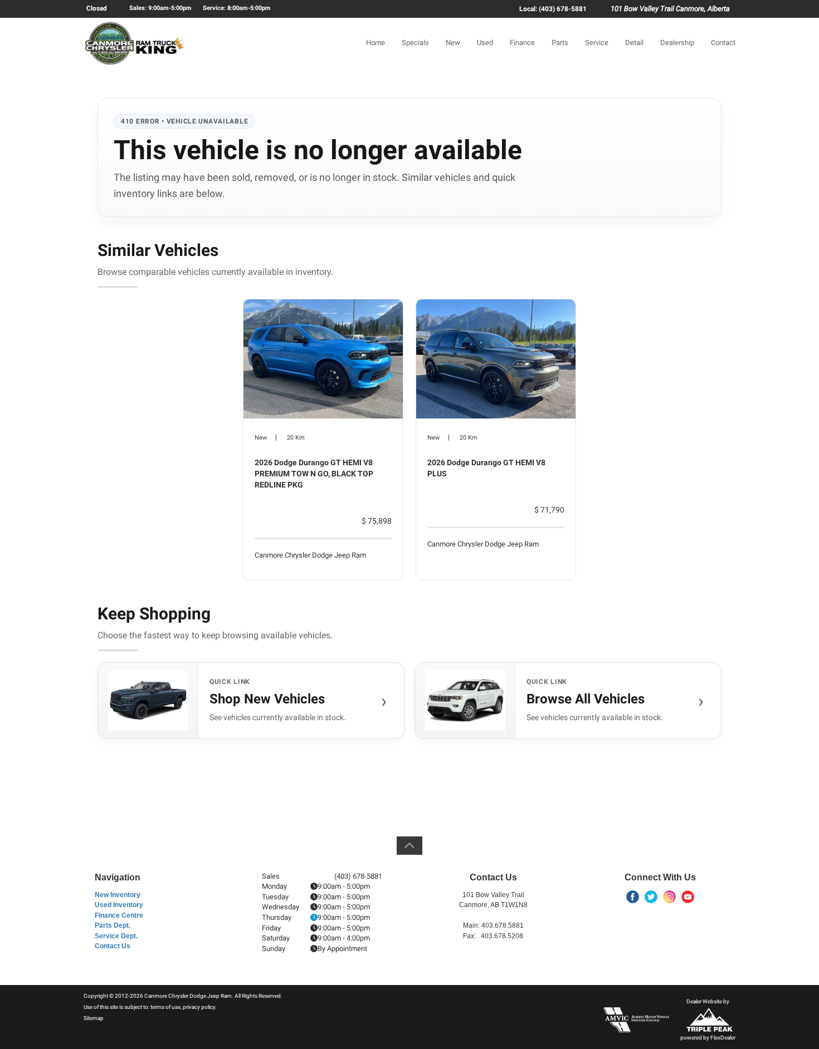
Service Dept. (116, 936)
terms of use (165, 1007)
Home (375, 42)
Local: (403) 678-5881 (553, 9)
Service (596, 42)
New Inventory (117, 895)
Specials (415, 42)
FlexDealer (722, 1038)
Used (485, 42)
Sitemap (94, 1018)
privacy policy (199, 1007)
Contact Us (112, 946)
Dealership (677, 42)
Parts (560, 42)
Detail (634, 42)
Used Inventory (119, 905)
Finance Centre (119, 915)
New (453, 42)
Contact (723, 42)
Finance (522, 42)
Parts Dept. (112, 925)
